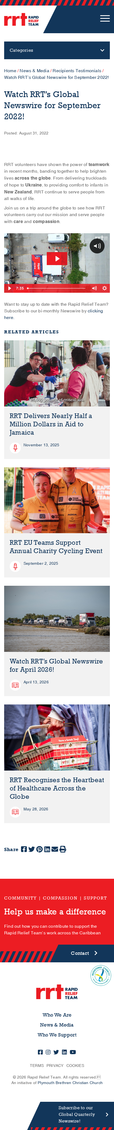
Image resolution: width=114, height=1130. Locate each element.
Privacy (54, 1065)
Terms (37, 1065)
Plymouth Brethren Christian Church (70, 1082)
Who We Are (57, 1015)
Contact (80, 953)
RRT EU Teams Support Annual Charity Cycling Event (56, 547)
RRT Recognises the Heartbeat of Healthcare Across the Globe (57, 788)
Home (10, 71)
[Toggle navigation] (105, 19)
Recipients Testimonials (77, 71)
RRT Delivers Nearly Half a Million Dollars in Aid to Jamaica (51, 424)
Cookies (75, 1065)
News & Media (34, 71)
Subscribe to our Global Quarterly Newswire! (77, 1114)
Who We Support (57, 1035)
